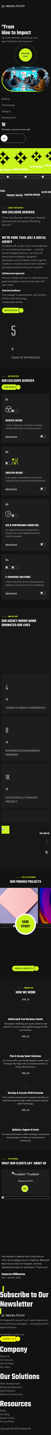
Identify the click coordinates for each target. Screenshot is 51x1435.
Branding (42, 892)
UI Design (9, 929)
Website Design (13, 420)
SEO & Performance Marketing (22, 525)
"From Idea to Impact (16, 30)
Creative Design (14, 473)
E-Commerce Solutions (17, 577)
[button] (4, 138)
